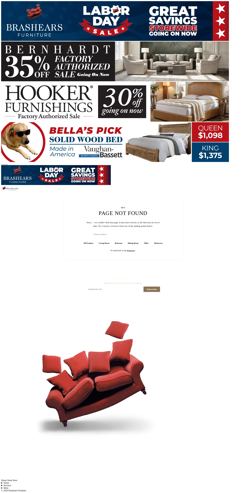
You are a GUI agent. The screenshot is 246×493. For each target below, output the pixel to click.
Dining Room (133, 243)
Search (147, 234)
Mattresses (158, 243)
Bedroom (118, 243)
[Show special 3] (7, 164)
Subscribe (152, 289)
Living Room (104, 243)
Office (146, 243)
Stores (6, 483)
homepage (131, 250)
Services (7, 485)
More (6, 488)
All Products (88, 243)
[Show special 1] (2, 164)
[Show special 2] (4, 164)
